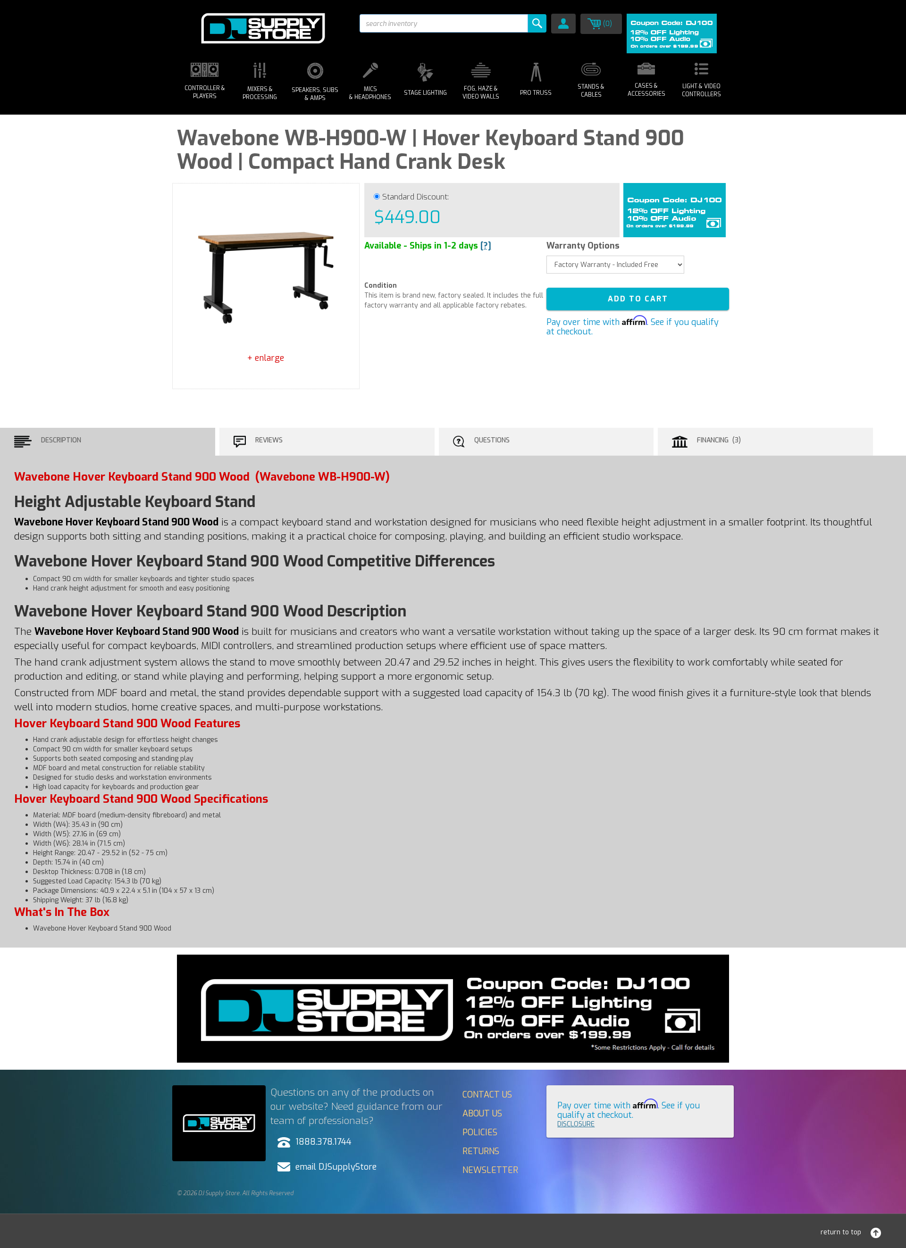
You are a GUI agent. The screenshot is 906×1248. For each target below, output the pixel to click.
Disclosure (576, 1124)
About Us (482, 1113)
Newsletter (490, 1170)
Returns (480, 1151)
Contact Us (487, 1094)
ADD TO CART (638, 299)
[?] (485, 245)
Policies (479, 1132)
